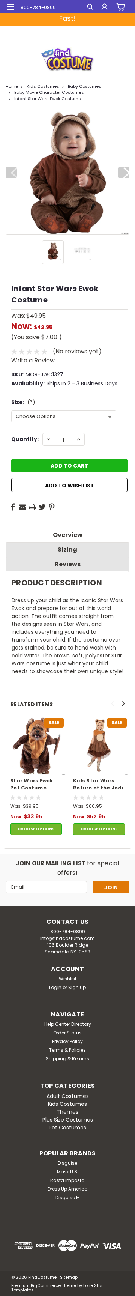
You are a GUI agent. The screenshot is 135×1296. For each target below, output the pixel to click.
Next (123, 172)
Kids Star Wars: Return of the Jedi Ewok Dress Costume (98, 784)
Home (12, 86)
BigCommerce (46, 1285)
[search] (90, 8)
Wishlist (67, 979)
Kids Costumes (43, 86)
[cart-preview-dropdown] (119, 6)
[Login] (104, 8)
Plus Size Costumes (67, 1119)
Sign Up (77, 987)
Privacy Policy (67, 1041)
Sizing (67, 549)
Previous (11, 172)
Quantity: (25, 439)
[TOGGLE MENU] (10, 6)
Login (55, 987)
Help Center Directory (67, 1024)
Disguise (67, 1163)
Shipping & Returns (67, 1058)
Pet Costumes (67, 1127)
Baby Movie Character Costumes (49, 92)
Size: (23, 402)
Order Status (67, 1033)
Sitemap (69, 1277)
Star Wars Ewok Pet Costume (31, 784)
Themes (67, 1112)
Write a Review (33, 360)
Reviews (68, 564)
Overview (67, 535)
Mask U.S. (67, 1171)
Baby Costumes (84, 86)
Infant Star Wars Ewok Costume (47, 99)
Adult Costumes (67, 1096)
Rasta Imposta (67, 1180)
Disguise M (68, 1197)
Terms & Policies (67, 1050)
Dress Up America (68, 1189)
